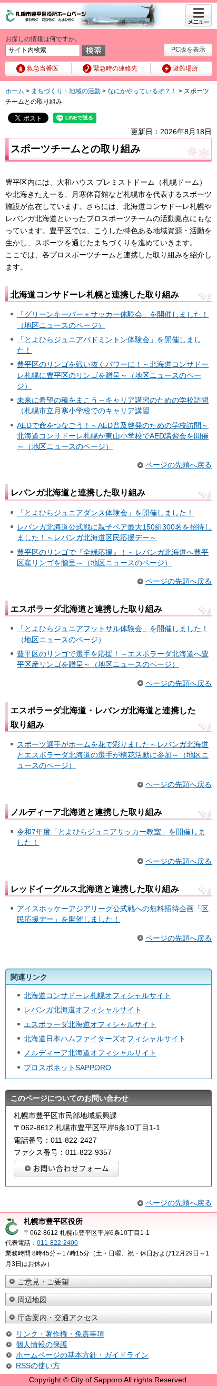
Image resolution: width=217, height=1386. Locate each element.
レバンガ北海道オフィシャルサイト (83, 1009)
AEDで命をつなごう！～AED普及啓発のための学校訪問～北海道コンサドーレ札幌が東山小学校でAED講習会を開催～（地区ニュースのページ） (113, 436)
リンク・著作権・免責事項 (60, 1334)
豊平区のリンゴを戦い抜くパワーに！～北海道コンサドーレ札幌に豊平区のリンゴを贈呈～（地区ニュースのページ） (113, 375)
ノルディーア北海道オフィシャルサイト (90, 1053)
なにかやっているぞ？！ (142, 91)
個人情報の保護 (41, 1344)
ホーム (14, 91)
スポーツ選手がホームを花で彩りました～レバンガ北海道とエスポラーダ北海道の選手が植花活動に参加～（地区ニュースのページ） (113, 755)
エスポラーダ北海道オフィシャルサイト (90, 1024)
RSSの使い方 (38, 1365)
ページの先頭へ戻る (178, 465)
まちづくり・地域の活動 (66, 91)
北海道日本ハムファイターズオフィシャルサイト (105, 1038)
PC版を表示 (188, 49)
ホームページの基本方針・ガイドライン (82, 1355)
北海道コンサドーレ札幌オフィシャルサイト (97, 995)
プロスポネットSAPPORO (67, 1067)
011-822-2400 (57, 1243)
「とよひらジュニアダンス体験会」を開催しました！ (105, 512)
